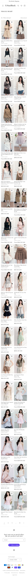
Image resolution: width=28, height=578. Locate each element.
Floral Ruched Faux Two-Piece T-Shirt (6, 320)
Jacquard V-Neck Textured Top (6, 512)
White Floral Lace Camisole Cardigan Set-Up (20, 97)
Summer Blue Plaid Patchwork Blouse (5, 430)
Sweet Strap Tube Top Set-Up (20, 457)
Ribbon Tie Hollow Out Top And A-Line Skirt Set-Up (20, 125)
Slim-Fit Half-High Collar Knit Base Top (19, 182)
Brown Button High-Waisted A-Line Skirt (20, 266)
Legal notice (14, 574)
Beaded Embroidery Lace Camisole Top (6, 348)
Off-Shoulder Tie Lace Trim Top (20, 293)
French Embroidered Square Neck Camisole (20, 485)
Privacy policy (7, 572)
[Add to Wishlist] (11, 22)
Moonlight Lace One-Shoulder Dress (5, 458)
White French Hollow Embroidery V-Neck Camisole (7, 182)
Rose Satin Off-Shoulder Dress (19, 430)
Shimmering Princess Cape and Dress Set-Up (6, 266)
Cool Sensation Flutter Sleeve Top (19, 375)
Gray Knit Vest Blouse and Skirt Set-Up (19, 69)
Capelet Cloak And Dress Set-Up (20, 238)
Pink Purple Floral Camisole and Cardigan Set (7, 403)
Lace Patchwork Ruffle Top (7, 374)
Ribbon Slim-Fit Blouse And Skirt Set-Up (7, 238)
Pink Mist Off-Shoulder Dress (7, 484)
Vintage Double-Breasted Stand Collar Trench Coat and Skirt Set (7, 125)
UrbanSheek (8, 570)
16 (19, 523)
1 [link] (4, 523)
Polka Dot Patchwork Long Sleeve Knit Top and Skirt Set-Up (7, 69)
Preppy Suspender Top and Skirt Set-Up (6, 97)
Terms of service (14, 572)
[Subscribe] (23, 540)
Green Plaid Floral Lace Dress (20, 347)
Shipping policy (22, 572)
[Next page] (23, 523)
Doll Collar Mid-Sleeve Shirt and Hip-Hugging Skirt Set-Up (7, 154)
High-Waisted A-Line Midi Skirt (6, 209)
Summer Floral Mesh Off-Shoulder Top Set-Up (19, 403)
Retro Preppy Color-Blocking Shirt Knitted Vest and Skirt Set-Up (20, 210)
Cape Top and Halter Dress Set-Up (6, 41)
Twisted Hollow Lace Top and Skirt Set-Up (20, 41)
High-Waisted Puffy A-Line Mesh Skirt (20, 153)
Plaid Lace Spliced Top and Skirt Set (7, 293)
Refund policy (22, 570)
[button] (2, 5)
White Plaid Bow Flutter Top (20, 319)
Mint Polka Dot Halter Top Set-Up (20, 512)
